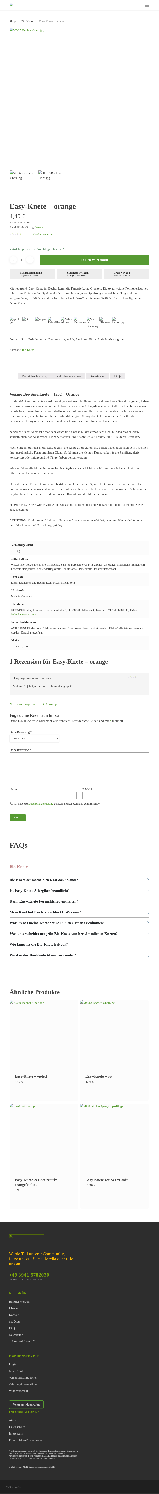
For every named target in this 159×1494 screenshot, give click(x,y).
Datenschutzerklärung (40, 803)
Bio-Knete (27, 21)
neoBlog (14, 1321)
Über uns (15, 1308)
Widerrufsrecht (18, 1391)
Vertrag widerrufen (26, 1404)
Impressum (16, 1433)
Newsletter (16, 1334)
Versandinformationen (23, 1377)
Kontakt (14, 1315)
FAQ (12, 1328)
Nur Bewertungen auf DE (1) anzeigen (34, 704)
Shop (13, 21)
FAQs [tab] (117, 376)
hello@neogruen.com (23, 614)
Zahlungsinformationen (24, 1384)
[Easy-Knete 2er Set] (44, 1138)
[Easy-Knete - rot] (114, 1034)
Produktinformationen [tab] (68, 376)
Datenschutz (17, 1427)
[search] (123, 5)
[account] (131, 5)
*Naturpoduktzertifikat (23, 1341)
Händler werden (19, 1301)
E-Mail (87, 789)
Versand (39, 227)
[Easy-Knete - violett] (44, 1034)
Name (14, 789)
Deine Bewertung (21, 732)
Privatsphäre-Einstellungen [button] (26, 1440)
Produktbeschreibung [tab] (34, 376)
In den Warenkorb (94, 260)
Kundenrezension (41, 234)
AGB (12, 1420)
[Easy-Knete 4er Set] (114, 1138)
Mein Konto (16, 1371)
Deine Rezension (20, 750)
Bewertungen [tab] (97, 376)
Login (13, 1364)
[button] (147, 5)
